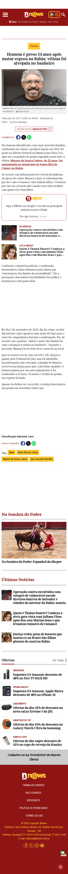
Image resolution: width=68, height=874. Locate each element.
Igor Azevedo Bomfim (42, 459)
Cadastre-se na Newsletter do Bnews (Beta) (34, 757)
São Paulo (53, 22)
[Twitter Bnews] (31, 845)
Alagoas (43, 22)
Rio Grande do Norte (28, 22)
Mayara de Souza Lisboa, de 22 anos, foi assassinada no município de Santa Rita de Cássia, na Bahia (32, 164)
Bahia (11, 452)
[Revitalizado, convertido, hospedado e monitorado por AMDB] (63, 853)
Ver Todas (58, 660)
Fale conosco (33, 792)
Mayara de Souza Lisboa (15, 459)
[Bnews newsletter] (34, 129)
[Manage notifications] (60, 867)
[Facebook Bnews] (26, 845)
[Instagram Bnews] (37, 845)
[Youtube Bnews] (42, 845)
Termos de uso (34, 815)
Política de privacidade (33, 808)
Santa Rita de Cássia (28, 452)
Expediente (33, 800)
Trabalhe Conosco (33, 785)
